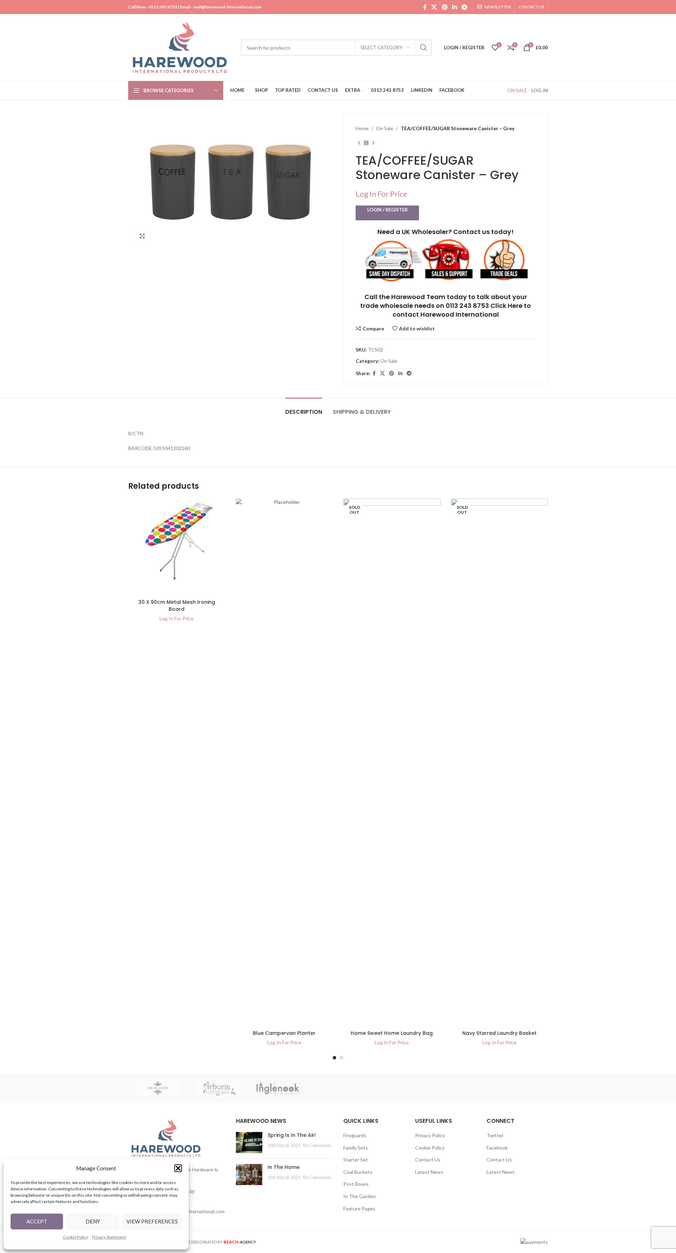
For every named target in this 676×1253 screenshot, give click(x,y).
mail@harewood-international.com (227, 7)
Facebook (497, 1148)
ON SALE (517, 90)
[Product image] (176, 547)
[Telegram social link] (464, 7)
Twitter (495, 1135)
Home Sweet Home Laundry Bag (392, 1033)
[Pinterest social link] (444, 7)
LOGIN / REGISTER (387, 210)
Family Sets (355, 1148)
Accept (36, 1221)
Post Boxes (356, 1184)
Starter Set (355, 1160)
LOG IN (539, 90)
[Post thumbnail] (249, 1142)
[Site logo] (181, 47)
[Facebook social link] (425, 7)
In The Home (284, 1167)
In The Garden (359, 1196)
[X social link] (434, 7)
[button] (178, 1168)
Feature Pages (359, 1208)
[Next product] (373, 142)
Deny (93, 1221)
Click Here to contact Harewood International (462, 310)
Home (362, 128)
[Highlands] (158, 1088)
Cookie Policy (75, 1237)
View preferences (152, 1221)
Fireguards (355, 1135)
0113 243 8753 (163, 7)
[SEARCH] (423, 47)
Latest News (429, 1172)
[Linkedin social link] (454, 7)
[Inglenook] (278, 1088)
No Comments (317, 1145)
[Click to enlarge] (142, 236)
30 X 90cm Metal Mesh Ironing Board (176, 606)
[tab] (303, 408)
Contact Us (427, 1160)
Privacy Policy (430, 1135)
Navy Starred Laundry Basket (499, 1033)
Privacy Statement (109, 1237)
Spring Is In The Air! (292, 1135)
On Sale (384, 128)
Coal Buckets (358, 1172)
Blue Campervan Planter (284, 1033)
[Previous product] (359, 142)
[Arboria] (218, 1088)
